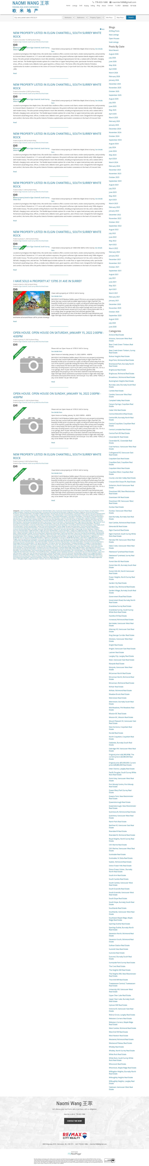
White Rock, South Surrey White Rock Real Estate (121, 1059)
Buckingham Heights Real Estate (41, 513)
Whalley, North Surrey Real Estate (69, 556)
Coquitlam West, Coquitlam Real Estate (33, 519)
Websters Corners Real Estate (21, 554)
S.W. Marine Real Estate (41, 543)
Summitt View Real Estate (118, 949)
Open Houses (114, 38)
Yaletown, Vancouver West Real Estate (49, 559)
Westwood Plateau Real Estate (40, 556)
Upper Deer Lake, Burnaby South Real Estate (35, 553)
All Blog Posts (114, 31)
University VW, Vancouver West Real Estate (86, 551)
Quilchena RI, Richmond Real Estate (90, 540)
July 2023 (112, 188)
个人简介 (118, 5)
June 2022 (112, 237)
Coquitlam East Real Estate (68, 518)
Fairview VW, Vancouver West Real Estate (41, 523)
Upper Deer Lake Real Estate (120, 995)
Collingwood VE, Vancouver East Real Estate (48, 518)
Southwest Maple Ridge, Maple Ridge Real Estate (72, 547)
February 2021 (114, 297)
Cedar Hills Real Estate (57, 515)
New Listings (114, 35)
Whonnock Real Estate (36, 557)
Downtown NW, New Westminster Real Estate (30, 520)
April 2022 (113, 244)
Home (68, 5)
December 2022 (115, 215)
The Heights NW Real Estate (91, 550)
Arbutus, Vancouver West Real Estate (42, 510)
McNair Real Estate (23, 533)
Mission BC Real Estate (33, 534)
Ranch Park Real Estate (41, 542)
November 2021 (115, 263)
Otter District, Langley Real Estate (89, 537)
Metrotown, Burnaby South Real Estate (85, 533)
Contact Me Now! (74, 1121)
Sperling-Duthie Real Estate (93, 547)
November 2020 (115, 308)
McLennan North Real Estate (58, 532)
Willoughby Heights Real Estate (121, 1077)
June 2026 (112, 61)
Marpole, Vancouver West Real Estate (39, 532)
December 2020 (115, 304)
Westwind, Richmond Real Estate (22, 556)
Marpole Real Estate (23, 532)
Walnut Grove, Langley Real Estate (92, 553)
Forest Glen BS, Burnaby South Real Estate (56, 525)
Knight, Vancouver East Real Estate (49, 530)
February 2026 (114, 76)
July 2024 (112, 147)
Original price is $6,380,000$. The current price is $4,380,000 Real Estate (121, 756)
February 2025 (114, 121)
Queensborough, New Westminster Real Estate (66, 540)
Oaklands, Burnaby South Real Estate (56, 536)
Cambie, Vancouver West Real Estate (95, 513)
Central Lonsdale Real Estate (44, 516)
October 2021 (114, 267)
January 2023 (114, 211)
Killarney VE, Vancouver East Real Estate (64, 529)
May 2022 (112, 241)
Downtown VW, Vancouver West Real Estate (69, 520)
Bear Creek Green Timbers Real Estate (63, 510)
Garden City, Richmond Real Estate (47, 526)
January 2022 (114, 256)
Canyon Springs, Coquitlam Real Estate (40, 515)
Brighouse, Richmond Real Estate (89, 512)
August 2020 (113, 319)
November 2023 (115, 173)
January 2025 (114, 125)
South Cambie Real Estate (94, 544)
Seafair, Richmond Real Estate (21, 544)
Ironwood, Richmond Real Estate (22, 529)
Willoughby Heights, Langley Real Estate (28, 559)
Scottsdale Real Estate (77, 543)
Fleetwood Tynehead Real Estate (84, 523)
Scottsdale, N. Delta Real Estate (92, 543)
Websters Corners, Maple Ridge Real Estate (41, 554)
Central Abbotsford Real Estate (72, 515)
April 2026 (113, 69)
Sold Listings (114, 42)
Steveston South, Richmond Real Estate (70, 549)
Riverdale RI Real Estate (76, 542)
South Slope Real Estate (83, 546)
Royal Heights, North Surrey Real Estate (23, 543)
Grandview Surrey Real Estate (47, 527)
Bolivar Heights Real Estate (119, 356)
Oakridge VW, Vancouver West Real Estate (78, 536)
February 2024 (114, 166)
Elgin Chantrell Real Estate (85, 522)
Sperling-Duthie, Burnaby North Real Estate (24, 549)
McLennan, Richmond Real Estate (121, 683)
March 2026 (113, 73)
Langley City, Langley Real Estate (79, 530)
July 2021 (112, 278)
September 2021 (115, 271)
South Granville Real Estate (44, 546)
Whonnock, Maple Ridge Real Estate (53, 557)
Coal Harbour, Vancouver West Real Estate (24, 518)
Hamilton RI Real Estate (93, 527)
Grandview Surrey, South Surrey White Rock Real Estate (71, 527)
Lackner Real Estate (64, 530)
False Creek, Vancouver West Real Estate (64, 523)
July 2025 (112, 102)
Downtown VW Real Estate (50, 520)
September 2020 (115, 315)
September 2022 (115, 226)
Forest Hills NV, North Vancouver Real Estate (80, 525)
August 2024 (113, 144)
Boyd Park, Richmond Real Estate (33, 512)
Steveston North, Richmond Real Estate (47, 549)
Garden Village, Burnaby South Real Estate (68, 526)
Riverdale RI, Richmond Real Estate (93, 542)
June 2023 (112, 192)
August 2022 (113, 229)
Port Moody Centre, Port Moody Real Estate (72, 539)
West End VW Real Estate (80, 554)
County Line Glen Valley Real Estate (54, 519)
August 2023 (113, 185)
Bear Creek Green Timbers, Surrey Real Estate (87, 510)
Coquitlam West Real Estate (119, 468)
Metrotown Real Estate (67, 533)
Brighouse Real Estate (73, 512)
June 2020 (112, 327)
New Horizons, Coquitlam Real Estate (93, 534)
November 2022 (115, 218)
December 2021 (115, 259)
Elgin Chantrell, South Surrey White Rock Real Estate (33, 42)
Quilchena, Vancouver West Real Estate (23, 542)
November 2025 (115, 88)
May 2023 (112, 196)
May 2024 (112, 155)
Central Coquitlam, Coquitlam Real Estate (24, 516)
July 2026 (112, 58)
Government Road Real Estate (89, 526)
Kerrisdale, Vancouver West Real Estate (42, 529)
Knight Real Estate (34, 530)
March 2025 (113, 117)
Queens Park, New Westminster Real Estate (25, 540)
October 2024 (114, 136)
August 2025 (113, 99)
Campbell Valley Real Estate (21, 515)
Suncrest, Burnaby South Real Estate (42, 550)
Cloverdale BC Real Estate (75, 516)
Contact (110, 5)
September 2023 (115, 181)
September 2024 (115, 140)
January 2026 (114, 80)
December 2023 (115, 170)
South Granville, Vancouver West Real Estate (64, 546)
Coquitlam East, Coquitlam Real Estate (86, 518)
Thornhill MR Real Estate (43, 551)
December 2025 (115, 84)
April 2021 (113, 289)
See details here (56, 296)
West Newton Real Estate (95, 554)
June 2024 (112, 151)
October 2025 (114, 91)
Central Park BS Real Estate (60, 516)
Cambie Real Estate (79, 513)
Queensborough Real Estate (45, 540)
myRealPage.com (74, 1154)
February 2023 (114, 207)
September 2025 (115, 95)
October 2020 (114, 312)
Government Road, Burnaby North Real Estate (25, 527)
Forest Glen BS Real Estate (37, 525)
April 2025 (113, 114)
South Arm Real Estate (80, 544)
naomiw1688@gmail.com (98, 1144)
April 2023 (113, 200)
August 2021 (113, 274)
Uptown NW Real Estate (54, 553)
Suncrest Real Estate (25, 550)
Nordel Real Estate (18, 536)
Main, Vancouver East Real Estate (121, 660)
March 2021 (113, 293)
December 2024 (115, 129)
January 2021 (114, 300)
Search (131, 17)
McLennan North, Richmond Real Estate (77, 532)
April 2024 (113, 158)
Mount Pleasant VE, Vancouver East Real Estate (70, 534)
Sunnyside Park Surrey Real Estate (62, 550)
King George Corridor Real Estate (85, 529)
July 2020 (112, 323)
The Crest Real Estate (77, 550)
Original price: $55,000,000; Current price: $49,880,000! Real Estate (61, 537)
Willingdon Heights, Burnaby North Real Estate (76, 557)
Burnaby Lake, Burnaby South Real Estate (62, 513)
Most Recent (113, 50)
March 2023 (113, 203)
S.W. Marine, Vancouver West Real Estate (60, 543)
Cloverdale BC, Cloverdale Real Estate (93, 516)
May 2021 (112, 286)
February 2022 (114, 252)
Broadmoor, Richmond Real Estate (22, 513)
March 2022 (113, 248)
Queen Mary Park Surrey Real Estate (94, 539)
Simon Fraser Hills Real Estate (38, 544)
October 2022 (114, 222)
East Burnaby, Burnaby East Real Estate (33, 522)
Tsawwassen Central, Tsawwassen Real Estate (62, 551)
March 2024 (113, 162)
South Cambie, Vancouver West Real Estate (24, 546)
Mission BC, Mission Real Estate (48, 534)
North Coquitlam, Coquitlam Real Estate (35, 536)
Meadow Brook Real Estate (53, 533)
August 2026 (113, 54)
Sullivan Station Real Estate (88, 549)
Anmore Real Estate (26, 510)
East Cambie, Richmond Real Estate (54, 522)
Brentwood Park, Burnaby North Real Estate (55, 512)
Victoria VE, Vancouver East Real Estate (72, 553)
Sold (80, 5)
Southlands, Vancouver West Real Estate (47, 547)
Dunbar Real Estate (86, 520)
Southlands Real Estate (30, 547)
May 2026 (112, 65)
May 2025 (112, 110)
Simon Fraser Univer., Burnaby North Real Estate (60, 544)
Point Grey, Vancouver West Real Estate (49, 539)
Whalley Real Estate (54, 556)
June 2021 (112, 282)
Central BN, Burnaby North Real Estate (92, 515)
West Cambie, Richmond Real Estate (63, 554)
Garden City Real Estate (30, 526)
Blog (98, 5)
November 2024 (115, 132)
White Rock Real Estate (85, 556)
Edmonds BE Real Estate (70, 522)
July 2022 (112, 233)
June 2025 (112, 106)
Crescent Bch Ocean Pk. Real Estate (74, 519)
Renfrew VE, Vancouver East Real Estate (59, 542)
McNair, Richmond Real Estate (37, 533)
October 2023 (114, 177)
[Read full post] (31, 49)
